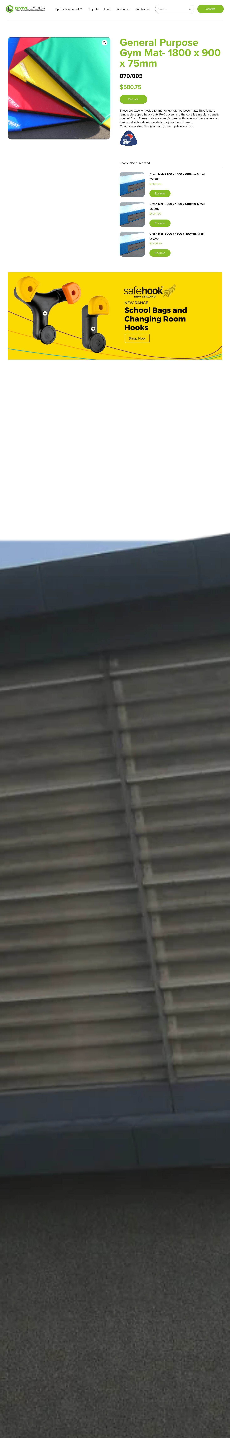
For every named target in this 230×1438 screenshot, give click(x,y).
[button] (104, 42)
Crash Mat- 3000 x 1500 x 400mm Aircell (177, 233)
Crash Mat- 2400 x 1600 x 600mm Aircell (177, 174)
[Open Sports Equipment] (81, 8)
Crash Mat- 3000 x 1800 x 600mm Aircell (177, 204)
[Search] (190, 9)
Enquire (133, 99)
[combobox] (171, 9)
